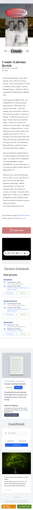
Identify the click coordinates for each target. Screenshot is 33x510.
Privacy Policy (11, 502)
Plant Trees (23, 293)
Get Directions (9, 293)
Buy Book (18, 387)
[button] (16, 463)
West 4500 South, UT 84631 (15, 330)
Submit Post (16, 445)
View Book (9, 387)
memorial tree (23, 215)
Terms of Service (21, 502)
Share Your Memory (11, 415)
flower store (22, 218)
